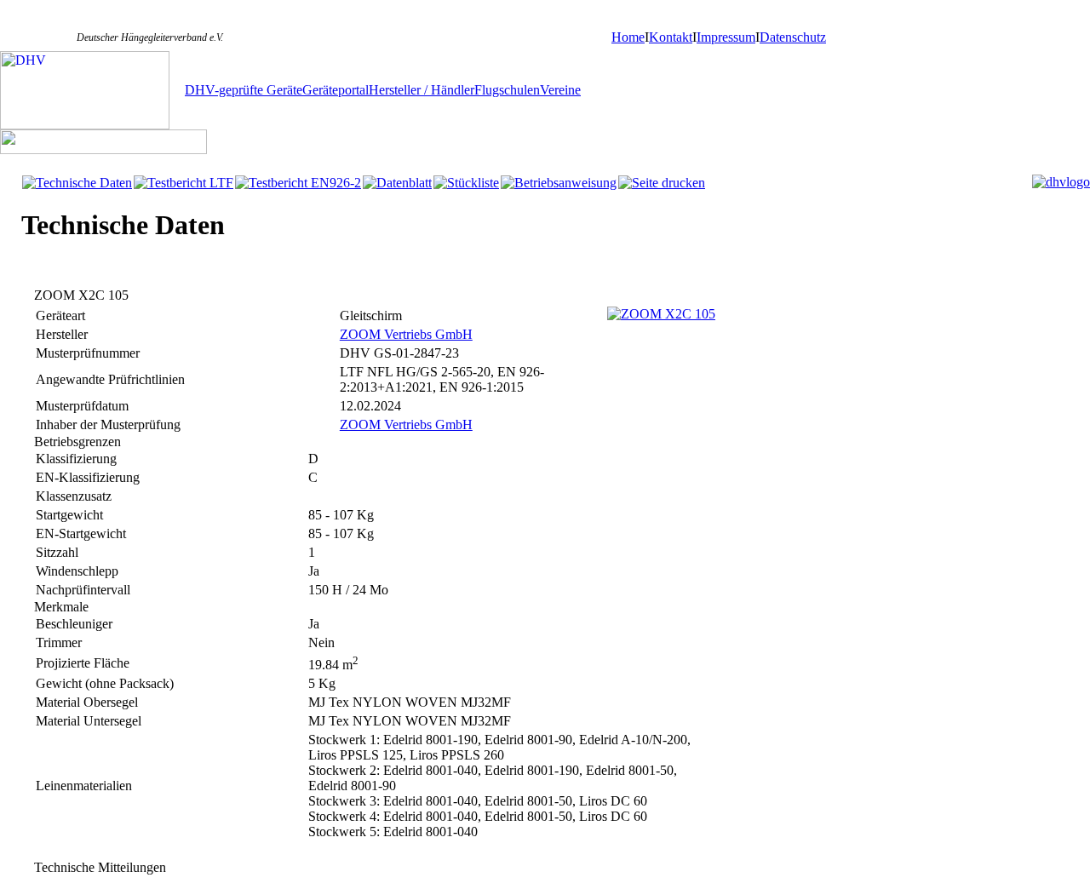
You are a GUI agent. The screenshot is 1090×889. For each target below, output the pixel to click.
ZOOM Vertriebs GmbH (406, 334)
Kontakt (670, 37)
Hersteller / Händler (421, 90)
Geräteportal (335, 90)
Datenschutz (793, 37)
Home (628, 37)
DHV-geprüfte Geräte (243, 90)
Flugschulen (507, 90)
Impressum (726, 37)
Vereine (560, 90)
